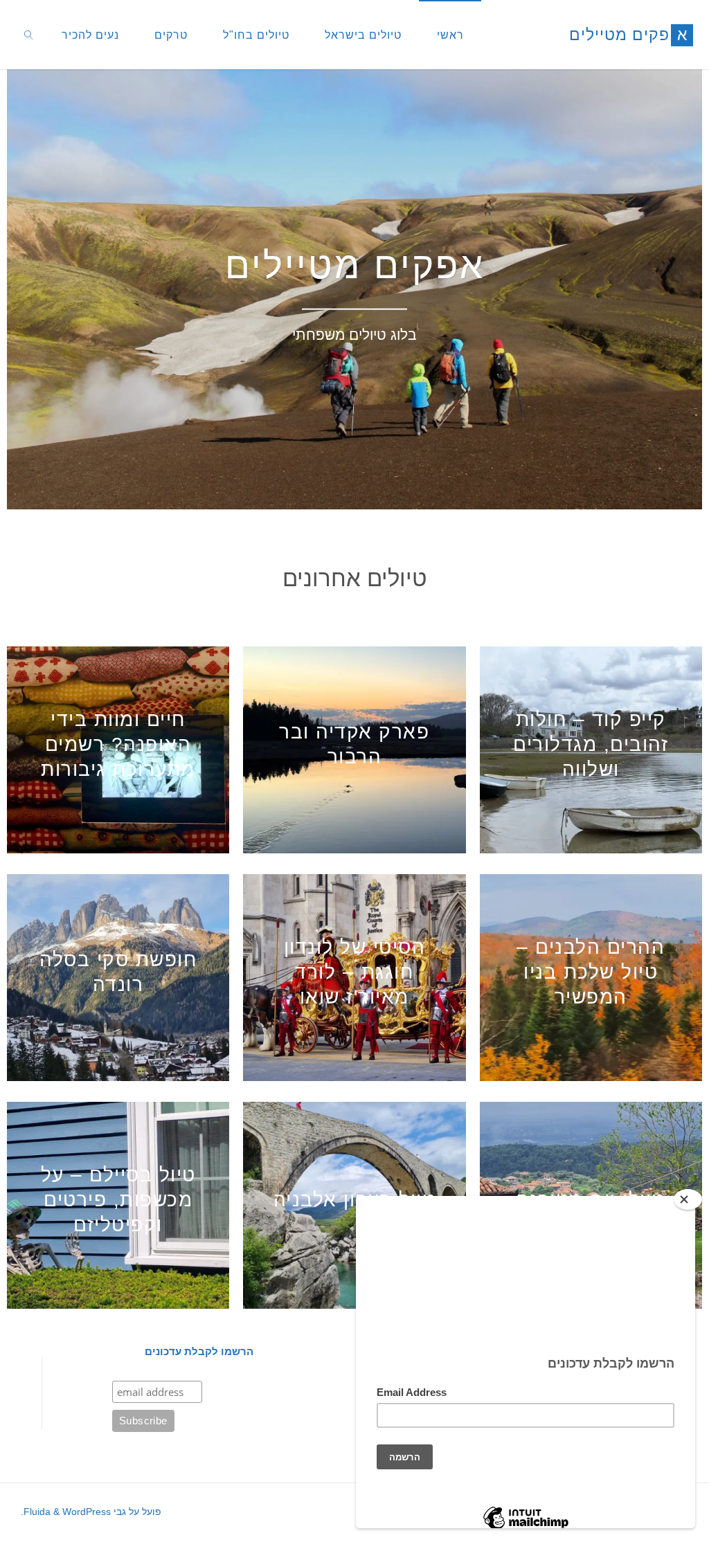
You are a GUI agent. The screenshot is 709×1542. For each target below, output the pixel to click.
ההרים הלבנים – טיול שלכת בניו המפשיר (591, 972)
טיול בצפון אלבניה (354, 1199)
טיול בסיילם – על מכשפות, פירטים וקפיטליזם (118, 1199)
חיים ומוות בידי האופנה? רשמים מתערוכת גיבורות (118, 744)
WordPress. (66, 1512)
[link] (29, 34)
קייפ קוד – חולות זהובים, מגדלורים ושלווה (590, 744)
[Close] (688, 1199)
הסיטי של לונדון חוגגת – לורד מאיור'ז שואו (355, 972)
